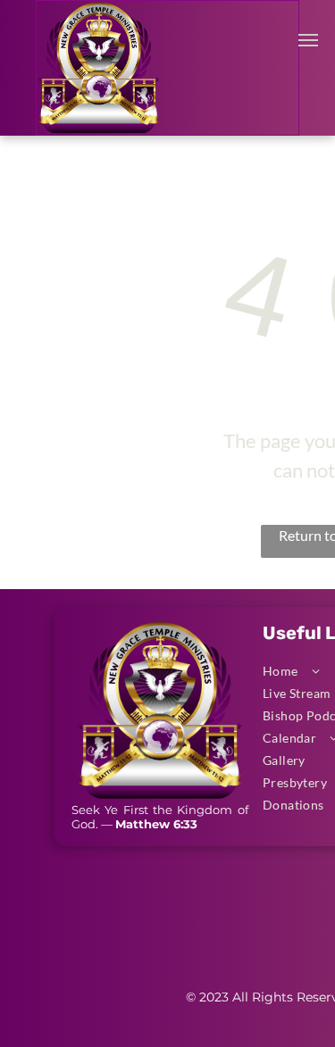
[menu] (308, 40)
